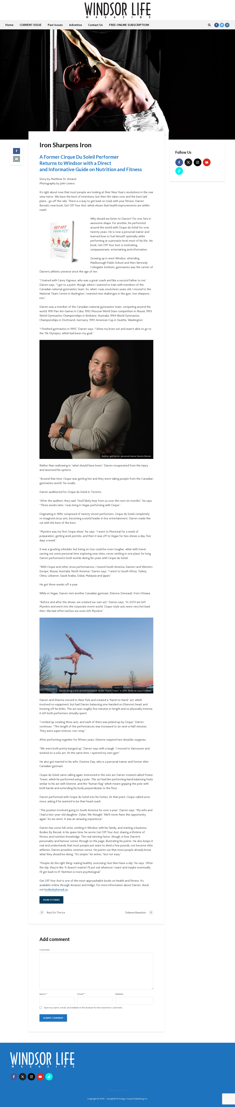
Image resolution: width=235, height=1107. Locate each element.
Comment (44, 950)
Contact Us (95, 25)
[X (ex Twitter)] (188, 162)
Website (119, 994)
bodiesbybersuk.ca (56, 889)
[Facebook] (179, 162)
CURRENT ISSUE (30, 25)
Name (43, 994)
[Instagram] (197, 162)
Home (9, 25)
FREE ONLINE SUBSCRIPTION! (129, 25)
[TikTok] (179, 171)
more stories (51, 899)
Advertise (75, 25)
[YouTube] (207, 162)
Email (81, 994)
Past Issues (55, 25)
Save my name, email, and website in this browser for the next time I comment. (83, 1008)
